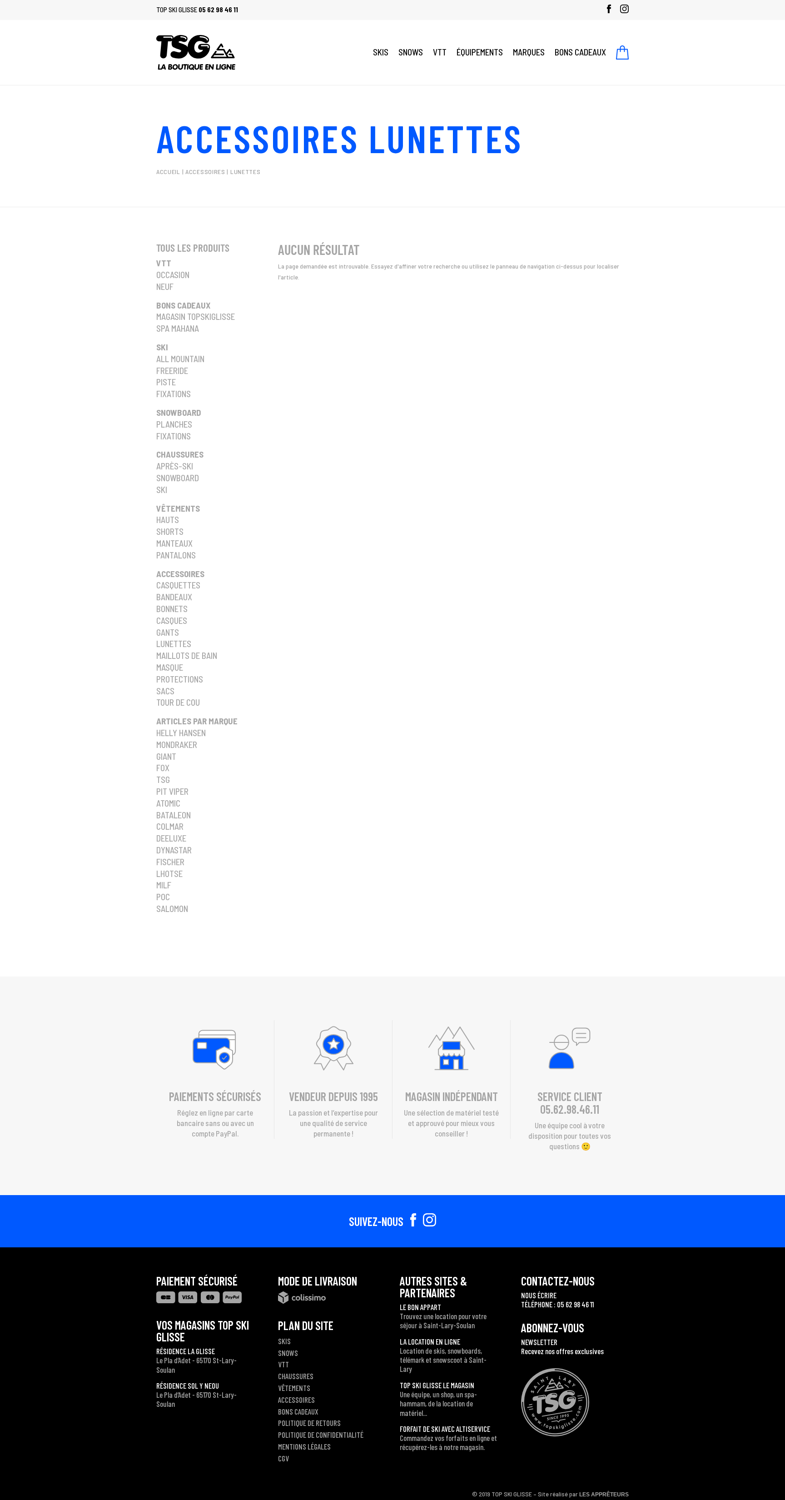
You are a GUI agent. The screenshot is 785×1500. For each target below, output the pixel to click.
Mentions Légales (304, 1446)
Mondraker (176, 744)
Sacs (165, 691)
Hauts (167, 519)
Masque (169, 667)
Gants (167, 632)
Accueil (168, 171)
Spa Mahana (177, 328)
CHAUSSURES (295, 1375)
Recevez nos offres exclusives (562, 1350)
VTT (440, 52)
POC (163, 897)
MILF (163, 885)
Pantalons (176, 555)
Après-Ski (174, 466)
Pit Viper (172, 791)
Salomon (172, 908)
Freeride (172, 370)
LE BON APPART (420, 1306)
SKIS (380, 52)
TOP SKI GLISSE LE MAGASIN (437, 1385)
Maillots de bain (186, 655)
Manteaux (174, 543)
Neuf (165, 286)
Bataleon (173, 815)
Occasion (172, 274)
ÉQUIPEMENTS (480, 52)
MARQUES (529, 52)
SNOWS (410, 52)
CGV (283, 1458)
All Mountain (180, 359)
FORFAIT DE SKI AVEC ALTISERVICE (445, 1428)
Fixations (173, 394)
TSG (163, 779)
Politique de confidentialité (320, 1434)
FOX (162, 767)
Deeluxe (171, 838)
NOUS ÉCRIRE (538, 1295)
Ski (162, 347)
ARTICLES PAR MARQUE (197, 721)
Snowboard (178, 412)
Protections (179, 679)
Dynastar (174, 850)
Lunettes (173, 643)
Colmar (170, 826)
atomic (168, 803)
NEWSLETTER (539, 1341)
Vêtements (178, 508)
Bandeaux (174, 597)
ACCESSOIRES (296, 1399)
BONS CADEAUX (580, 52)
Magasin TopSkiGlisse (195, 316)
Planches (174, 424)
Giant (166, 756)
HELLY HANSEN (181, 733)
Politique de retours (309, 1422)
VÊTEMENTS (294, 1387)
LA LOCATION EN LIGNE (430, 1341)
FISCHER (170, 862)
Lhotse (169, 873)
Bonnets (172, 608)
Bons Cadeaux (183, 305)
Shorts (170, 531)
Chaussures (180, 454)
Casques (171, 620)
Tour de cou (178, 702)
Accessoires (257, 138)
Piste (166, 382)
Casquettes (178, 585)
